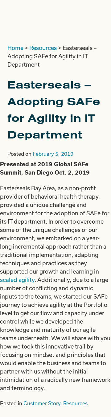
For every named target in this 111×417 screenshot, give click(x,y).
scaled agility (17, 279)
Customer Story (41, 403)
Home (15, 47)
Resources (43, 47)
